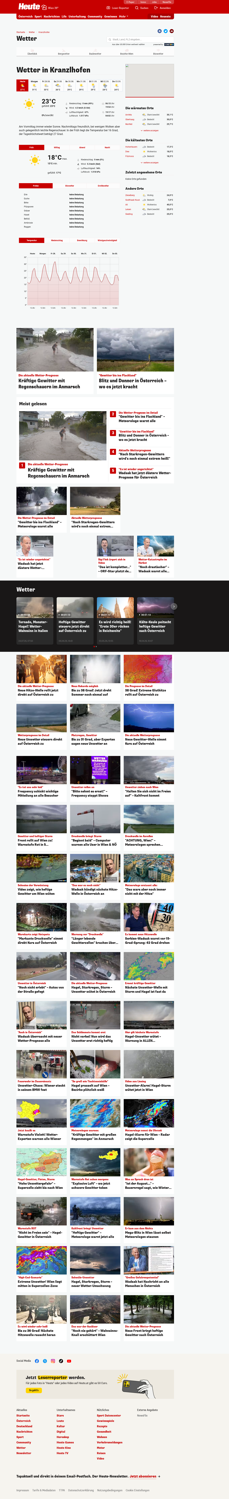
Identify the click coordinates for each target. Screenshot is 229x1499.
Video (154, 16)
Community (95, 16)
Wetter (26, 38)
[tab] (94, 646)
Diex (127, 151)
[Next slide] (174, 606)
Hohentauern (131, 147)
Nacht (107, 147)
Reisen (101, 1453)
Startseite (20, 32)
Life (64, 16)
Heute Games (65, 1442)
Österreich (25, 16)
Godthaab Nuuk (132, 200)
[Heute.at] (29, 6)
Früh (32, 147)
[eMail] (172, 31)
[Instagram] (53, 1361)
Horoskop (63, 1437)
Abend (82, 147)
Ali (126, 204)
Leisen (128, 209)
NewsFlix (142, 1415)
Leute (60, 1421)
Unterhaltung (77, 16)
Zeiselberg (130, 195)
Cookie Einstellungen (137, 1490)
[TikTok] (61, 1361)
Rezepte (102, 1426)
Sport (38, 16)
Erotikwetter (103, 186)
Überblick (32, 53)
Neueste (165, 16)
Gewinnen (110, 16)
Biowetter (158, 53)
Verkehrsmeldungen (109, 1442)
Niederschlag (57, 240)
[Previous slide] (16, 606)
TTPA (62, 1490)
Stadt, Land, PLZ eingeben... (127, 39)
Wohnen (102, 1437)
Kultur (61, 1426)
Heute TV (62, 1453)
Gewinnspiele (105, 1421)
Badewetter (95, 53)
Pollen (36, 186)
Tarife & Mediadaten (43, 1490)
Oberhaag (129, 119)
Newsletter (23, 1453)
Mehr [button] (122, 16)
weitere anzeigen (151, 130)
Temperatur (32, 240)
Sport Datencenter (109, 1415)
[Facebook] (160, 31)
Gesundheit (104, 1431)
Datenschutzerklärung (81, 1490)
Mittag (57, 147)
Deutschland (24, 1426)
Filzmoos (129, 156)
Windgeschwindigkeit (107, 240)
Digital (61, 1431)
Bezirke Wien (126, 53)
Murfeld (128, 124)
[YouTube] (69, 1361)
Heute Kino (64, 1448)
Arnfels (128, 115)
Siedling (129, 214)
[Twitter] (166, 31)
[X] (45, 1361)
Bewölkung (82, 240)
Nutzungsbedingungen (109, 1490)
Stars (60, 1415)
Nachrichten (24, 1431)
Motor (101, 1448)
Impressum (22, 1490)
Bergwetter (64, 53)
